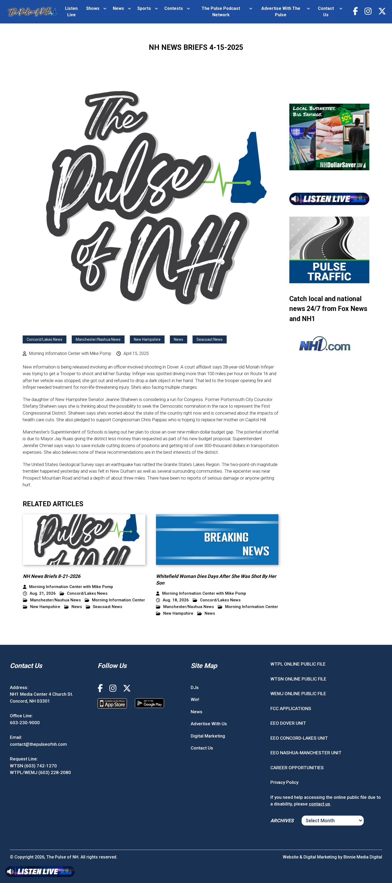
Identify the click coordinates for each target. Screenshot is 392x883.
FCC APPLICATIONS (290, 708)
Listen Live (71, 11)
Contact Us (326, 11)
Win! (195, 699)
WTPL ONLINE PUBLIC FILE (298, 664)
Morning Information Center (118, 600)
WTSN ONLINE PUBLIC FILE (298, 679)
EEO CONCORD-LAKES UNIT (299, 738)
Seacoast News (210, 339)
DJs (195, 687)
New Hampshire (147, 339)
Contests (173, 8)
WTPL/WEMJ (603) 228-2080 (40, 772)
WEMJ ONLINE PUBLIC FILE (298, 693)
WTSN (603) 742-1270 (33, 765)
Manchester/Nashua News (98, 339)
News (118, 8)
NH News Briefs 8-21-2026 (51, 576)
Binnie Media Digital (362, 857)
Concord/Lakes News (44, 339)
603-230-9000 (25, 722)
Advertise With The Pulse (280, 11)
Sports (144, 8)
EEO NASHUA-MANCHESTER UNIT (306, 752)
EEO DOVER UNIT (288, 723)
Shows (92, 8)
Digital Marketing (208, 736)
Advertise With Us (209, 723)
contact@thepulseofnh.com (38, 744)
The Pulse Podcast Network (221, 11)
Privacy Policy (284, 782)
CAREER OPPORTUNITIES (297, 767)
